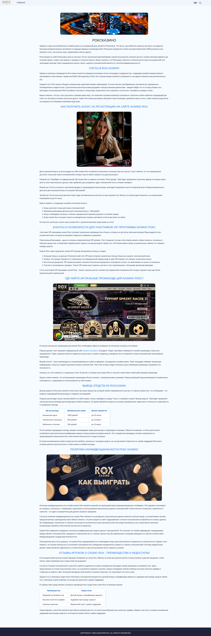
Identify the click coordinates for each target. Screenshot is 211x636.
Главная (21, 3)
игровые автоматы (90, 351)
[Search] (200, 3)
